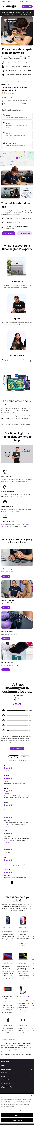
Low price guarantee (23, 971)
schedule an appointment (20, 285)
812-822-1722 (9, 97)
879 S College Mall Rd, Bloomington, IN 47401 (17, 101)
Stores (21, 1)
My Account (29, 1)
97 (21, 882)
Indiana (10, 81)
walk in (9, 285)
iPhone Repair (7, 928)
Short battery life (23, 1025)
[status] (17, 769)
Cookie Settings (17, 1110)
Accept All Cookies (17, 1120)
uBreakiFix (9, 1)
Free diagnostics (10, 66)
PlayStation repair (22, 997)
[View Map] (17, 158)
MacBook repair (7, 963)
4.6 (13, 93)
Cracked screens (7, 1025)
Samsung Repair (22, 928)
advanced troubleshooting (19, 481)
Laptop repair (22, 963)
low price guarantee (25, 66)
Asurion (3, 1)
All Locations (3, 81)
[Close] (32, 1095)
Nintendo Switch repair (7, 997)
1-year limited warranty (12, 75)
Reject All (17, 1115)
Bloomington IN (18, 81)
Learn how (19, 496)
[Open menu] (3, 6)
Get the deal (26, 14)
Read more (25, 797)
